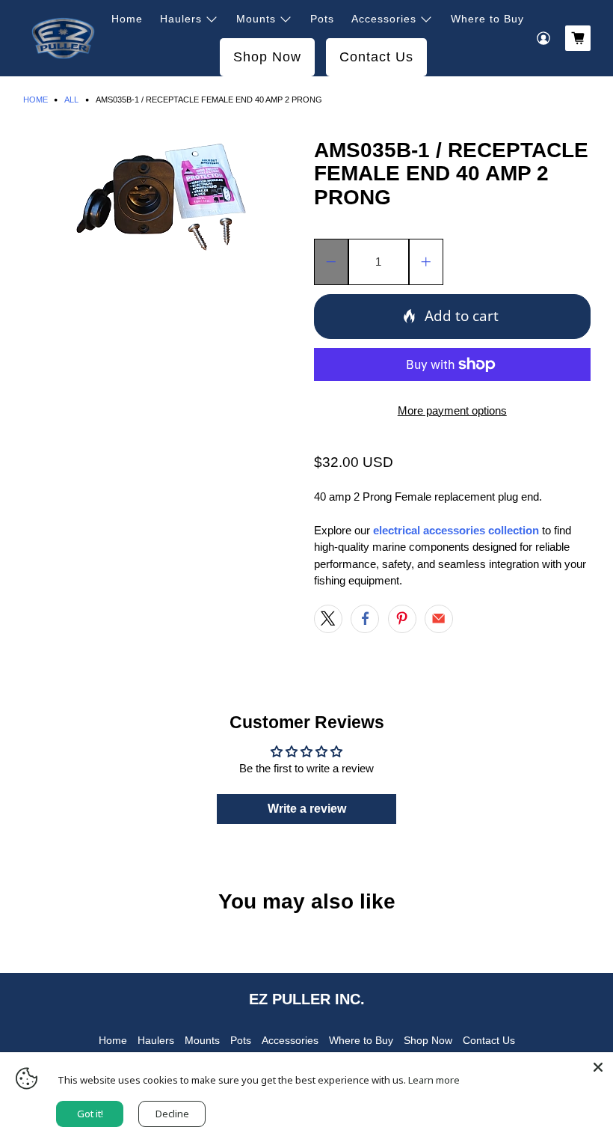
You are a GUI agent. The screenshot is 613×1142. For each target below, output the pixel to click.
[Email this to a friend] (439, 619)
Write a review (307, 808)
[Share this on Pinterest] (402, 619)
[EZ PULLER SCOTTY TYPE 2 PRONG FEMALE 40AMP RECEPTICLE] (161, 196)
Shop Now (267, 56)
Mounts (256, 19)
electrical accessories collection (454, 530)
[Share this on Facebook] (365, 619)
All (71, 100)
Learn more (434, 1080)
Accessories (383, 19)
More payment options (452, 410)
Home (127, 19)
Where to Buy (487, 19)
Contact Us (376, 56)
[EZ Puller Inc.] (63, 38)
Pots (322, 19)
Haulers (181, 19)
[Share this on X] (328, 619)
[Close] (598, 1067)
